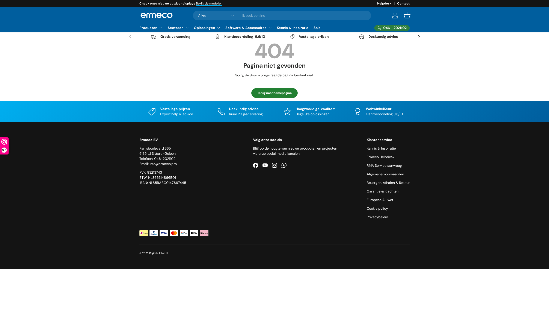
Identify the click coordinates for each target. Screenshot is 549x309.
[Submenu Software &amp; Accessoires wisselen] (270, 27)
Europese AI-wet (380, 200)
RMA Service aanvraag (384, 165)
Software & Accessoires (246, 28)
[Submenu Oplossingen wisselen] (218, 27)
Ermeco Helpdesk (380, 157)
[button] (407, 15)
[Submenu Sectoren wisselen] (187, 27)
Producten (148, 28)
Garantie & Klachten (382, 191)
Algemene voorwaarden (385, 174)
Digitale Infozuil (158, 253)
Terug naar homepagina (274, 93)
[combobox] (282, 15)
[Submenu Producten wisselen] (160, 27)
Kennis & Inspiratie (292, 28)
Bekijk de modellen (209, 3)
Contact (403, 3)
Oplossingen (204, 28)
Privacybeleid (377, 217)
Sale (317, 28)
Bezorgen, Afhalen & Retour (388, 182)
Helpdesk (384, 3)
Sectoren (176, 28)
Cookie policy (377, 208)
